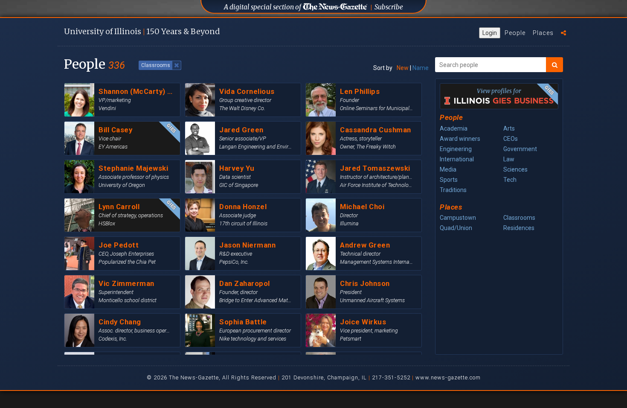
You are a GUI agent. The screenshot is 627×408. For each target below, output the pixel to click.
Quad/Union (456, 227)
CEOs (510, 138)
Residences (518, 227)
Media (448, 169)
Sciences (515, 169)
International (457, 159)
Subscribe (388, 7)
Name (420, 67)
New (403, 67)
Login (489, 32)
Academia (453, 128)
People (515, 32)
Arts (509, 128)
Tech (510, 179)
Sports (449, 179)
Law (508, 159)
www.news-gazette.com (448, 377)
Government (520, 149)
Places (543, 32)
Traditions (453, 190)
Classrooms (519, 217)
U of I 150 (142, 31)
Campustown (458, 217)
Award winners (460, 138)
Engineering (456, 149)
